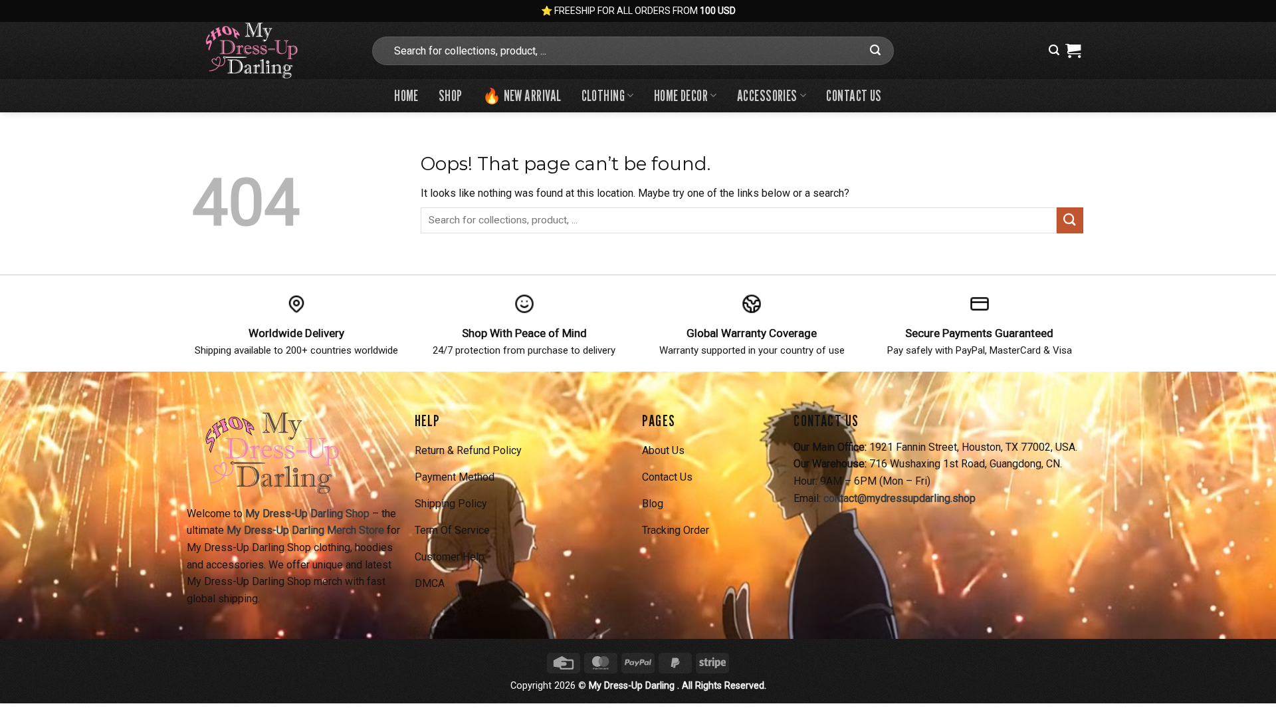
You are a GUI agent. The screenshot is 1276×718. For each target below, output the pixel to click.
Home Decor (681, 95)
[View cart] (1073, 50)
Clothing (603, 95)
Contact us (853, 95)
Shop (451, 95)
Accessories (767, 95)
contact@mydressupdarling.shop (899, 498)
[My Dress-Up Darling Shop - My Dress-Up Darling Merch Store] (271, 50)
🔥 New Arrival (522, 95)
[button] (1054, 50)
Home (406, 95)
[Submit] (875, 50)
